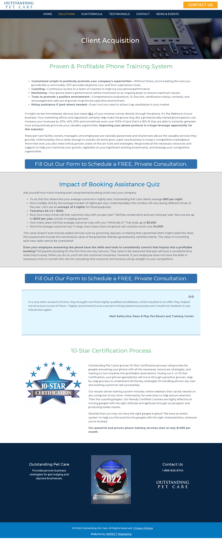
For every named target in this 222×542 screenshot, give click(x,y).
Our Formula (91, 14)
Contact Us (200, 5)
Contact (143, 14)
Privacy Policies (143, 528)
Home (47, 14)
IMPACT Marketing (118, 534)
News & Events (167, 14)
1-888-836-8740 (172, 470)
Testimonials (119, 14)
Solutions (67, 14)
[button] (189, 296)
